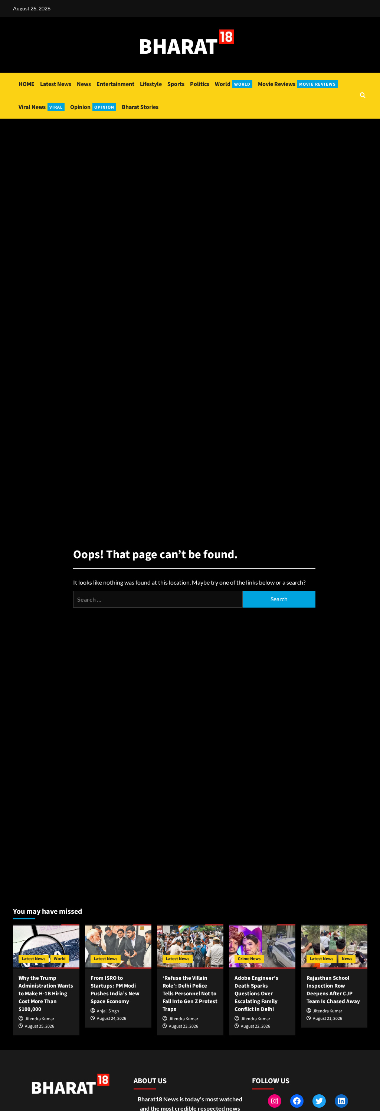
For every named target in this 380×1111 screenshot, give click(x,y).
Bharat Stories (140, 107)
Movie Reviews (297, 84)
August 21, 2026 (327, 1018)
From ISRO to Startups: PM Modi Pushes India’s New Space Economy (115, 989)
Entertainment (115, 84)
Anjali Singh (108, 1011)
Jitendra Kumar (39, 1019)
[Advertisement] (190, 174)
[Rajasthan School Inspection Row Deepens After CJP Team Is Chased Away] (334, 946)
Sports (175, 84)
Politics (199, 84)
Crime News (249, 959)
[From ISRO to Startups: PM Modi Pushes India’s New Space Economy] (118, 946)
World (232, 84)
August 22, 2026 (255, 1026)
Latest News (55, 84)
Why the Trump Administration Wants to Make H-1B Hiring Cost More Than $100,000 (46, 993)
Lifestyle (151, 84)
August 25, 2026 (39, 1026)
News (84, 84)
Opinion (92, 107)
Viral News (41, 107)
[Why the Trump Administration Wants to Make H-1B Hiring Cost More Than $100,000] (46, 946)
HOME (27, 84)
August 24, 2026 (111, 1018)
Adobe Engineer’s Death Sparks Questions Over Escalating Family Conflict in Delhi (256, 993)
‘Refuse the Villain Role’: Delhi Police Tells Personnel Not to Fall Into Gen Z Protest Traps (190, 993)
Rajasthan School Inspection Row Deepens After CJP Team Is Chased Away (333, 989)
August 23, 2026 (183, 1026)
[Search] (362, 95)
